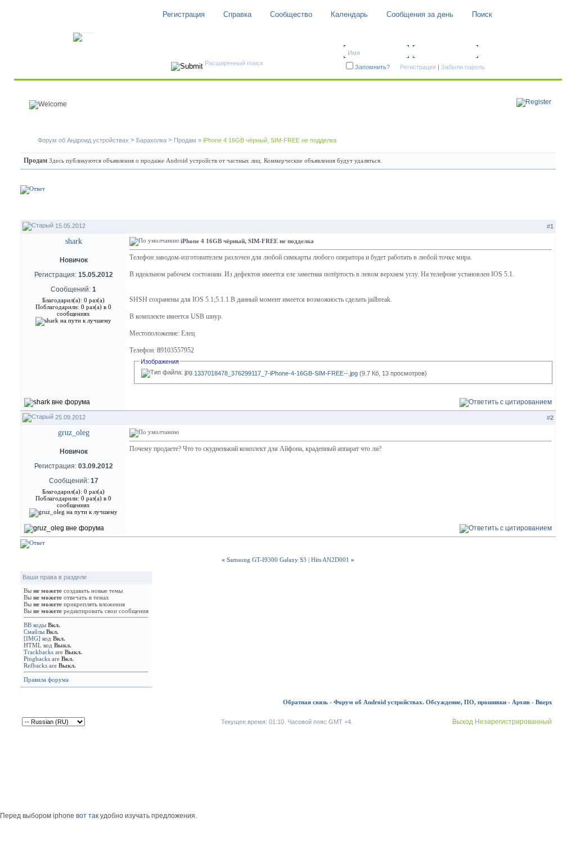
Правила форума (46, 679)
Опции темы (452, 207)
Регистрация (184, 14)
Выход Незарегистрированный (502, 722)
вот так (87, 816)
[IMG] (32, 638)
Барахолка (151, 140)
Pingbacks (37, 658)
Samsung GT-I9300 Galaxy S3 (267, 559)
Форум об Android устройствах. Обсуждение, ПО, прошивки (420, 702)
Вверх (544, 702)
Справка (237, 14)
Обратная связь (305, 702)
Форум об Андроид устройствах (83, 140)
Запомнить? (372, 67)
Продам (185, 140)
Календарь (349, 14)
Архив (521, 702)
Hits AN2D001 (330, 559)
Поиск (482, 14)
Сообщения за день (419, 14)
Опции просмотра (519, 207)
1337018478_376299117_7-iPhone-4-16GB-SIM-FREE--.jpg (276, 373)
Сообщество (291, 14)
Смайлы (34, 631)
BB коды (35, 625)
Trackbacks (38, 652)
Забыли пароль (463, 67)
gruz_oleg (73, 432)
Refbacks (35, 665)
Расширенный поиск (234, 63)
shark (73, 241)
